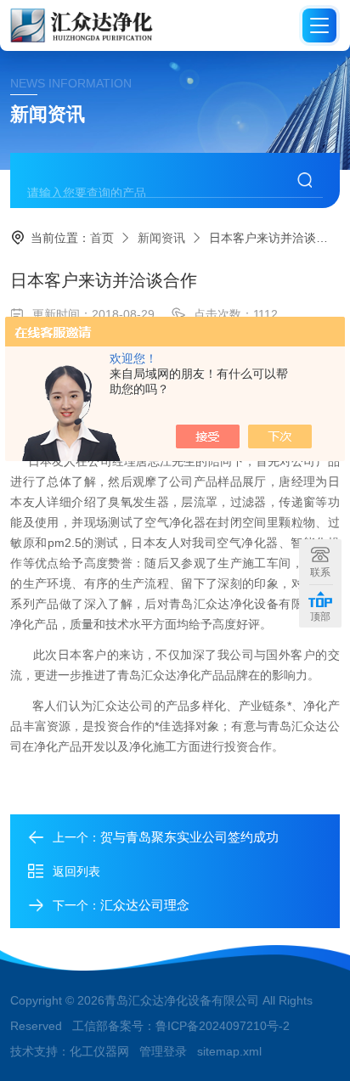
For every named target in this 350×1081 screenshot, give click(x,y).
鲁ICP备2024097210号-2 (222, 1026)
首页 (102, 238)
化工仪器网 (99, 1051)
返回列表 (76, 871)
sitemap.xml (229, 1051)
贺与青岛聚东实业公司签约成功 (189, 837)
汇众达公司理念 (144, 905)
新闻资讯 (161, 238)
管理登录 (163, 1051)
